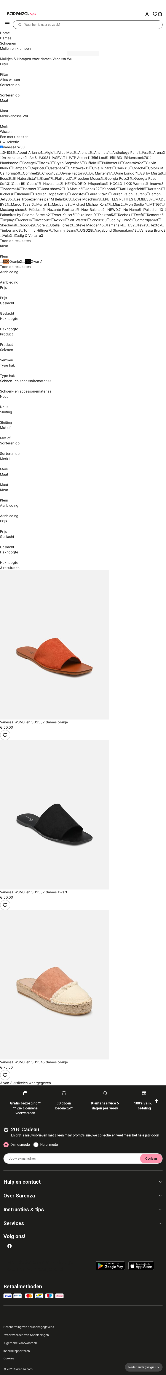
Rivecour (42, 220)
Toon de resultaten (15, 241)
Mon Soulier (135, 204)
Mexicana (59, 204)
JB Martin (72, 189)
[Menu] (7, 24)
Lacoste (76, 194)
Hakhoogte (9, 318)
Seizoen (6, 350)
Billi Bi (115, 157)
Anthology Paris (125, 152)
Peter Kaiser (62, 215)
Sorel (41, 225)
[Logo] (19, 14)
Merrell (42, 204)
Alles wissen (10, 79)
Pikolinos (84, 215)
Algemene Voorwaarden (20, 1343)
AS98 (44, 157)
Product (6, 334)
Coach (137, 168)
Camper (19, 168)
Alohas (83, 152)
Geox (16, 183)
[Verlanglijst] (5, 735)
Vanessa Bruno (151, 230)
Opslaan (151, 1158)
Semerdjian (145, 220)
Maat (4, 100)
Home (5, 33)
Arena (158, 152)
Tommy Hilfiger (35, 230)
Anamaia (101, 152)
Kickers (6, 194)
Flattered (62, 178)
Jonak (90, 189)
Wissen (5, 131)
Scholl (95, 220)
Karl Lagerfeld (131, 189)
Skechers (7, 225)
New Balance (91, 209)
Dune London (125, 173)
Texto (155, 225)
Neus (4, 396)
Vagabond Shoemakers (114, 230)
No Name (131, 209)
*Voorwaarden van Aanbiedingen (26, 1335)
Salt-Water (76, 220)
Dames (5, 38)
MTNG (154, 204)
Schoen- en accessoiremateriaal (26, 381)
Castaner (55, 168)
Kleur (4, 246)
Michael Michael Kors (89, 204)
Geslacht (7, 303)
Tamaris (113, 225)
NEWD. (113, 209)
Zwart (36, 261)
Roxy (58, 220)
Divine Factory (72, 173)
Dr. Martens (98, 173)
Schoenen (8, 43)
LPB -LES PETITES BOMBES (125, 199)
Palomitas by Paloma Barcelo (24, 215)
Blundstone (9, 163)
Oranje (14, 261)
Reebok (124, 215)
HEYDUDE (73, 183)
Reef (138, 215)
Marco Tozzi (21, 204)
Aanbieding (9, 272)
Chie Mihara (101, 168)
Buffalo (90, 163)
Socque (26, 225)
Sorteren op (10, 85)
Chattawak (77, 168)
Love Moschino (85, 199)
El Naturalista (24, 178)
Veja (6, 235)
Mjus (117, 204)
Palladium (151, 209)
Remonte (154, 215)
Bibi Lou (98, 157)
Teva (141, 225)
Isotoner (29, 189)
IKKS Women (135, 183)
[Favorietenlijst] (155, 14)
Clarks (121, 168)
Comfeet (30, 173)
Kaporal (108, 189)
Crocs (47, 173)
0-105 (7, 152)
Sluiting (6, 412)
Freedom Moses (88, 178)
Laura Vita (96, 194)
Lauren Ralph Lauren (128, 194)
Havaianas (51, 183)
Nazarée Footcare (62, 209)
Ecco (4, 178)
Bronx (44, 163)
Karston (154, 189)
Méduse (36, 209)
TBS (129, 225)
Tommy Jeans (64, 230)
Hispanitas (97, 183)
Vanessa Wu (12, 147)
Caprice (36, 168)
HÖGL (115, 183)
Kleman (23, 194)
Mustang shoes (12, 209)
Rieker (23, 220)
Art (32, 157)
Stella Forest (61, 225)
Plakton (105, 215)
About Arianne (29, 152)
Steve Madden (87, 225)
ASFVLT (59, 157)
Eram (45, 178)
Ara (145, 152)
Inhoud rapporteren (16, 1351)
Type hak (7, 365)
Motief (5, 427)
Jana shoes (50, 189)
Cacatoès (131, 163)
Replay (8, 220)
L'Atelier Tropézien (48, 194)
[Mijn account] (148, 14)
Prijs (3, 287)
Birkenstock (134, 157)
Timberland (9, 230)
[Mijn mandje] (161, 14)
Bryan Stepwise (67, 163)
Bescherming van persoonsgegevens (28, 1327)
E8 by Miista (150, 173)
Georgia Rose (116, 178)
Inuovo (155, 183)
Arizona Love (13, 157)
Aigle (49, 152)
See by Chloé (120, 220)
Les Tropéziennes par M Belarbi (40, 199)
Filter (4, 64)
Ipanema (9, 189)
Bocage (28, 163)
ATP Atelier (79, 157)
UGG (84, 230)
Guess (32, 183)
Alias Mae (65, 152)
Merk (14, 116)
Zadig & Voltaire (28, 235)
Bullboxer (109, 163)
